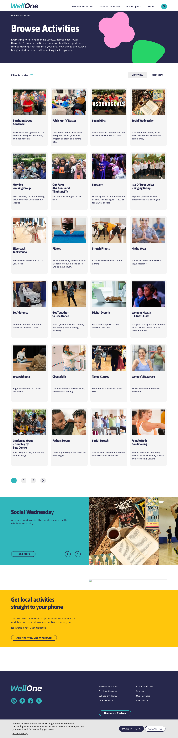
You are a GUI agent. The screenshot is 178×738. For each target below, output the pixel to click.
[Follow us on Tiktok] (22, 700)
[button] (164, 6)
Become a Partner (115, 713)
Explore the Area (108, 691)
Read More (23, 554)
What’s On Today (109, 6)
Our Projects (133, 6)
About (151, 6)
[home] (24, 5)
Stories (140, 691)
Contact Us (142, 700)
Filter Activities (19, 75)
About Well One (144, 686)
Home (14, 15)
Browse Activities (82, 6)
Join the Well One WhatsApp (34, 637)
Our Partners (143, 696)
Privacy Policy (20, 733)
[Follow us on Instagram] (14, 700)
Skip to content (10, 5)
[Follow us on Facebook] (30, 700)
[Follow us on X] (39, 700)
